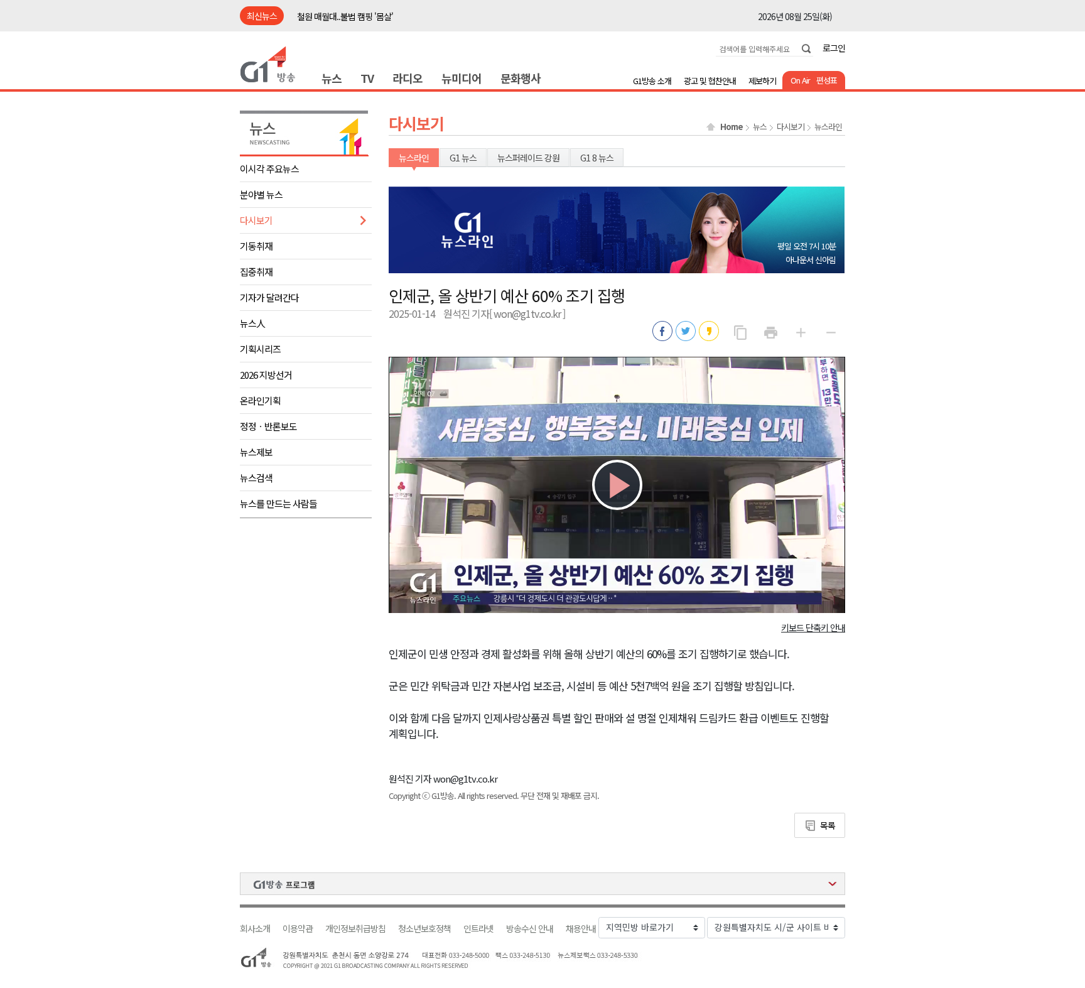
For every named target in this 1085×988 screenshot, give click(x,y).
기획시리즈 (260, 349)
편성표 (826, 80)
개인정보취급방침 (355, 928)
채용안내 (581, 928)
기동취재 (256, 245)
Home (731, 127)
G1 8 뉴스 (596, 157)
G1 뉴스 (463, 157)
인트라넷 (478, 928)
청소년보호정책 (424, 928)
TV (367, 78)
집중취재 (256, 271)
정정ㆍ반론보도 (268, 426)
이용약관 (298, 928)
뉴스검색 (256, 477)
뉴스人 (252, 323)
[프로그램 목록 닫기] (542, 883)
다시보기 (256, 220)
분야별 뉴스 (261, 194)
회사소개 (255, 928)
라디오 (407, 78)
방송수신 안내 (529, 928)
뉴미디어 (461, 78)
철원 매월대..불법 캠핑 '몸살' (345, 16)
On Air (800, 80)
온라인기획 (260, 400)
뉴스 (331, 78)
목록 (827, 825)
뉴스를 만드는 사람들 (278, 503)
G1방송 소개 (652, 81)
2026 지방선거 (266, 374)
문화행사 (520, 78)
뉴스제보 (256, 452)
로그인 (834, 47)
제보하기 (762, 81)
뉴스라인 (828, 127)
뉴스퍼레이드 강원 (528, 157)
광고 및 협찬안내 (710, 81)
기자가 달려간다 (269, 297)
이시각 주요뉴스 (269, 168)
